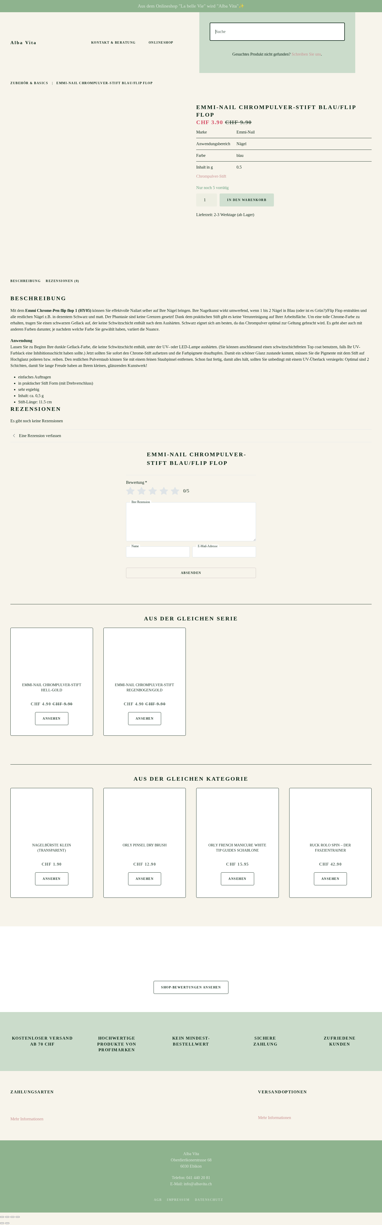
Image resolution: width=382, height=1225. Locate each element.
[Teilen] (12, 1217)
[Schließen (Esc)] (18, 1217)
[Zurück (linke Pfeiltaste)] (2, 1223)
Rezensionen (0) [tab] (62, 281)
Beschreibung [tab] (25, 281)
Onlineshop (161, 42)
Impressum (178, 1200)
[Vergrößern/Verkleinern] (2, 1217)
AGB (158, 1200)
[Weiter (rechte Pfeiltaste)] (7, 1223)
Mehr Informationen (26, 1119)
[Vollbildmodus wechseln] (7, 1217)
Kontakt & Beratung (113, 42)
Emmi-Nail (245, 132)
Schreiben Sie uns (306, 54)
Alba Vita (23, 42)
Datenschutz (209, 1200)
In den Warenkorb (246, 200)
